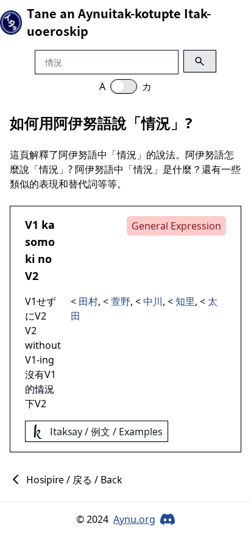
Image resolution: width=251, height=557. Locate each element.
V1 (31, 224)
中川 (153, 301)
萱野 (120, 301)
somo (40, 241)
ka (48, 224)
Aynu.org (134, 519)
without (43, 345)
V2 (31, 275)
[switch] (123, 86)
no (45, 258)
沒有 (34, 374)
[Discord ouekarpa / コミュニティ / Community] (167, 519)
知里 (185, 301)
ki (30, 258)
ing (47, 359)
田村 (88, 301)
